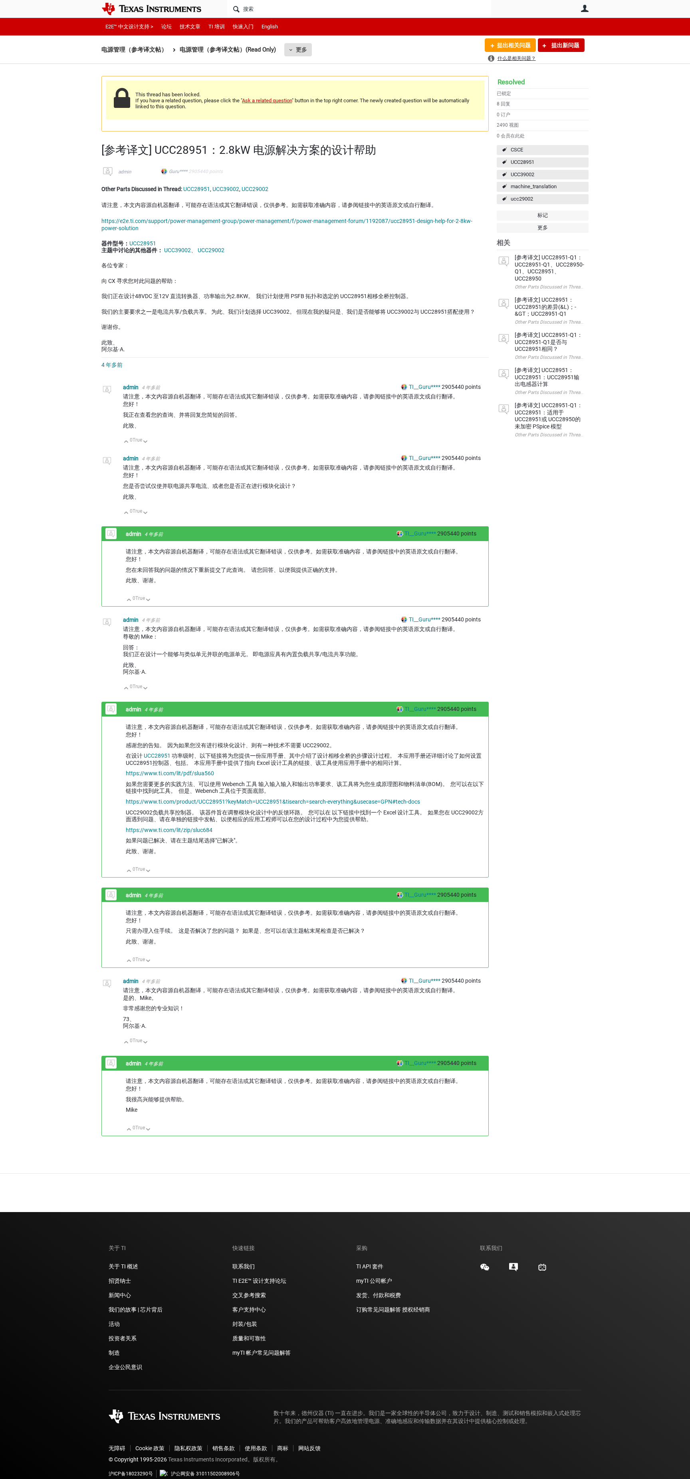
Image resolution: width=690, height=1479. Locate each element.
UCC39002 (522, 174)
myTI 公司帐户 (374, 1281)
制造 (114, 1353)
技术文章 (190, 27)
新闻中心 (120, 1295)
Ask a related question (267, 101)
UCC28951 (522, 162)
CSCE (517, 150)
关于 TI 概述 (123, 1266)
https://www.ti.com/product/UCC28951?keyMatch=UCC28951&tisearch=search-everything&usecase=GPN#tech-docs (273, 801)
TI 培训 (216, 27)
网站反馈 (309, 1448)
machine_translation (534, 186)
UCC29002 (255, 189)
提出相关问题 (514, 45)
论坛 (166, 27)
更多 (301, 49)
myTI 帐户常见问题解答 (261, 1353)
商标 (282, 1448)
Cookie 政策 (150, 1448)
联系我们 (243, 1266)
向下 (145, 442)
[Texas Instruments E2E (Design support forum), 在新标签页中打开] (513, 1270)
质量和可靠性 (249, 1338)
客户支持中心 (249, 1309)
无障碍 (117, 1448)
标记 (542, 215)
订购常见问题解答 (378, 1309)
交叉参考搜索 (249, 1295)
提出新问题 (564, 45)
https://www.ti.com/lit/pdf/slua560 (170, 773)
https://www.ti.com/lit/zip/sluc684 (169, 830)
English (270, 27)
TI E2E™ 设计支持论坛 (259, 1281)
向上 (126, 442)
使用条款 (256, 1448)
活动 (114, 1324)
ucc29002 (522, 199)
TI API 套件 (369, 1266)
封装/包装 (244, 1324)
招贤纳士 (120, 1281)
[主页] (157, 8)
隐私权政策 (188, 1448)
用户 (585, 8)
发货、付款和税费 (378, 1295)
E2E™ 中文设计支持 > (129, 27)
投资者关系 (123, 1338)
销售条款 (223, 1448)
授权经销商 (416, 1309)
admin (124, 172)
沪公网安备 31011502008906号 (205, 1474)
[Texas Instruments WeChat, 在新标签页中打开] (485, 1270)
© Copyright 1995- (138, 1459)
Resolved (511, 82)
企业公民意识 (125, 1367)
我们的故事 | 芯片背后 (136, 1309)
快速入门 (243, 27)
